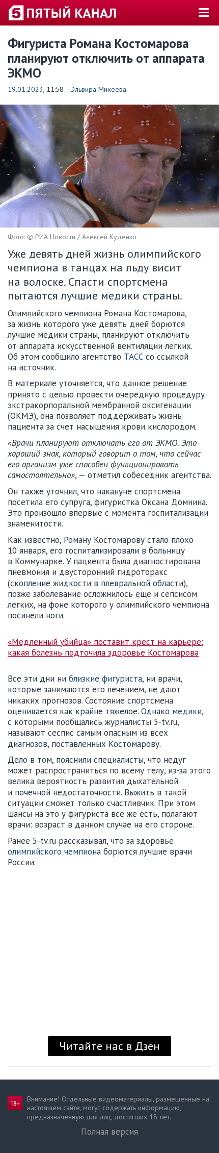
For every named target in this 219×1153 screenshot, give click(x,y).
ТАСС (133, 356)
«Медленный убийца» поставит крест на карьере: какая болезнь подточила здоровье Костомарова (105, 647)
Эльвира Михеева (98, 89)
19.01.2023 (25, 89)
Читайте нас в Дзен (109, 1046)
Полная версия (109, 1131)
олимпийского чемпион (52, 851)
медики (187, 711)
